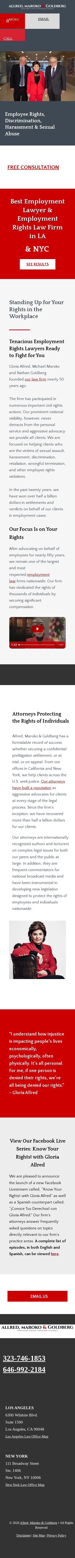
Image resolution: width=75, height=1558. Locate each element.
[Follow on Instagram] (44, 1388)
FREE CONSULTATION (33, 167)
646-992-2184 (24, 1369)
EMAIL (43, 19)
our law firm (35, 379)
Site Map (39, 1535)
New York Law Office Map (25, 1485)
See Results (37, 264)
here (55, 1254)
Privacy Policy (56, 1535)
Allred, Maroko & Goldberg (38, 1523)
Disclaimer (23, 1535)
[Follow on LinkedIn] (20, 1388)
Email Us (39, 1296)
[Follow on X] (32, 1388)
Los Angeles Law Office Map (26, 1436)
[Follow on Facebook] (8, 1388)
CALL (8, 38)
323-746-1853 (24, 1358)
